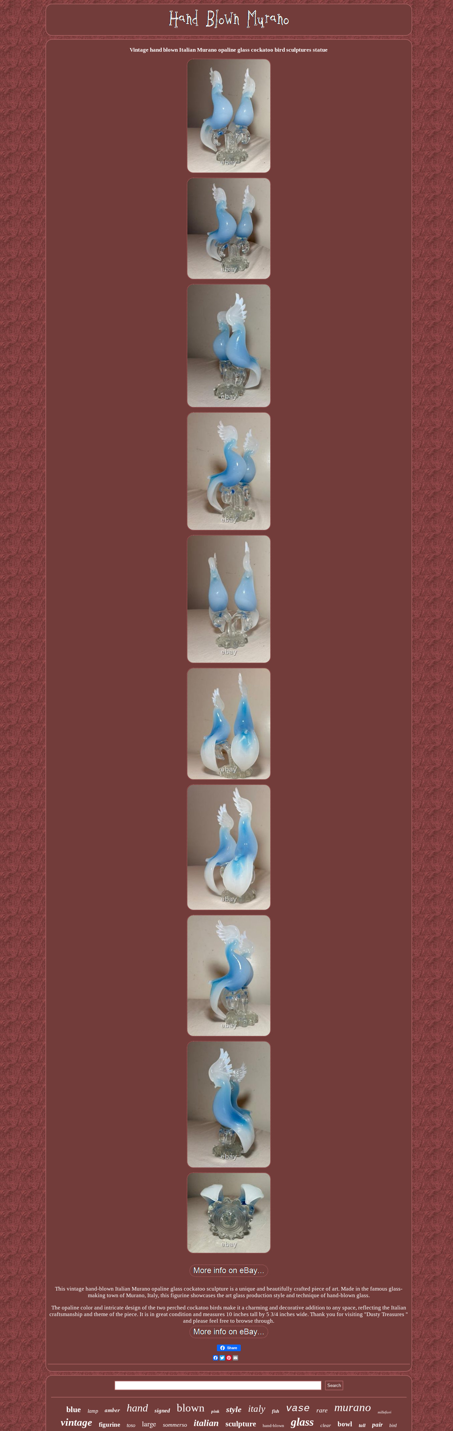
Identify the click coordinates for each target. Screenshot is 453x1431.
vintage (76, 1422)
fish (275, 1411)
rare (322, 1410)
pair (377, 1424)
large (149, 1423)
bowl (345, 1424)
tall (362, 1425)
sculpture (241, 1424)
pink (215, 1411)
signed (162, 1410)
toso (131, 1425)
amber (112, 1410)
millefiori (384, 1412)
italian (206, 1423)
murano (352, 1407)
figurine (109, 1424)
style (233, 1409)
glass (302, 1422)
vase (298, 1408)
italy (256, 1408)
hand (137, 1408)
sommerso (175, 1424)
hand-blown (273, 1425)
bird (393, 1425)
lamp (93, 1411)
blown (191, 1408)
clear (325, 1425)
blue (73, 1409)
